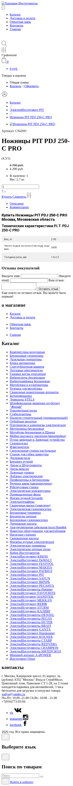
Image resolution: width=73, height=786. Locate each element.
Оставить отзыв (48, 288)
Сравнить (20, 196)
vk (12, 712)
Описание (17, 203)
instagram (16, 718)
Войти (21, 782)
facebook (16, 725)
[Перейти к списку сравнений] (4, 51)
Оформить (31, 86)
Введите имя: (11, 276)
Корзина (15, 86)
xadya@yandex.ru (13, 694)
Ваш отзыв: (56, 280)
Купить (7, 196)
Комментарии (19, 207)
